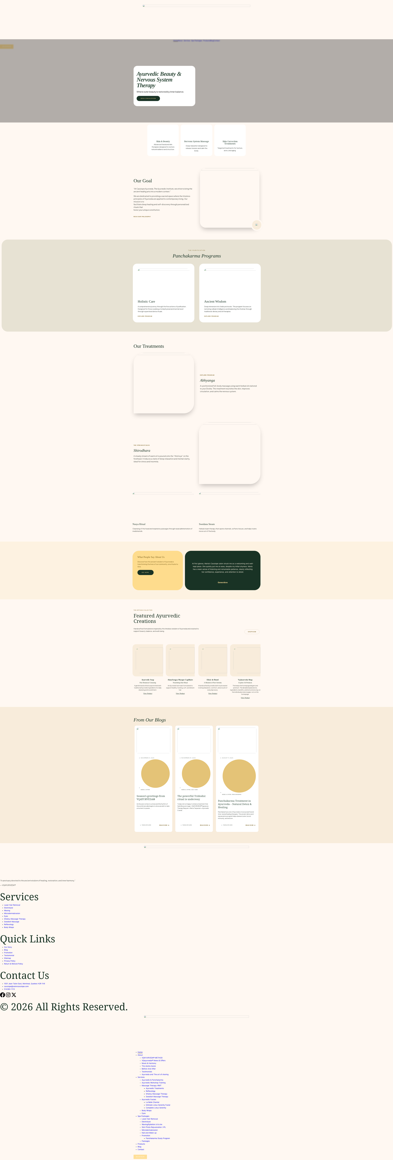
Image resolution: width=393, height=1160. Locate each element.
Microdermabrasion (150, 1130)
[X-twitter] (13, 994)
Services (141, 1077)
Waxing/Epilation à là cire (152, 1124)
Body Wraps (147, 1110)
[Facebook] (2, 994)
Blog (139, 1147)
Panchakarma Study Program (158, 1138)
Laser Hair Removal (150, 1119)
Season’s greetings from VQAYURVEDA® (151, 797)
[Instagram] (8, 994)
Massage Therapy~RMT (151, 1086)
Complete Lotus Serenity (156, 1108)
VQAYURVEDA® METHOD (152, 1058)
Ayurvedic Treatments (155, 1088)
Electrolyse (146, 1122)
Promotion (146, 1136)
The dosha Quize (149, 1066)
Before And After (149, 1069)
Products (141, 1144)
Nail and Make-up (149, 1133)
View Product (147, 693)
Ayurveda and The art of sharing (155, 1074)
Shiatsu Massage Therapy (156, 1094)
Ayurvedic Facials (149, 1099)
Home (140, 1052)
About (140, 1055)
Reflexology (150, 1091)
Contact (141, 1149)
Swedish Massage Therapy (157, 1097)
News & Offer (145, 789)
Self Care (194, 789)
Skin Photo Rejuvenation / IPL (154, 1127)
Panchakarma (236, 794)
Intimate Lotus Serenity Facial (158, 1105)
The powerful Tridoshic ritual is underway (191, 797)
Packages (146, 1141)
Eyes (144, 1113)
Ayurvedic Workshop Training (153, 1083)
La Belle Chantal (152, 1102)
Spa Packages (143, 1116)
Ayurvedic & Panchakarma (152, 1080)
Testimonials (147, 1072)
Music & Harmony (149, 1063)
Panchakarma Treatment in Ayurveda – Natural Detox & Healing (235, 804)
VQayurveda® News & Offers (153, 1060)
